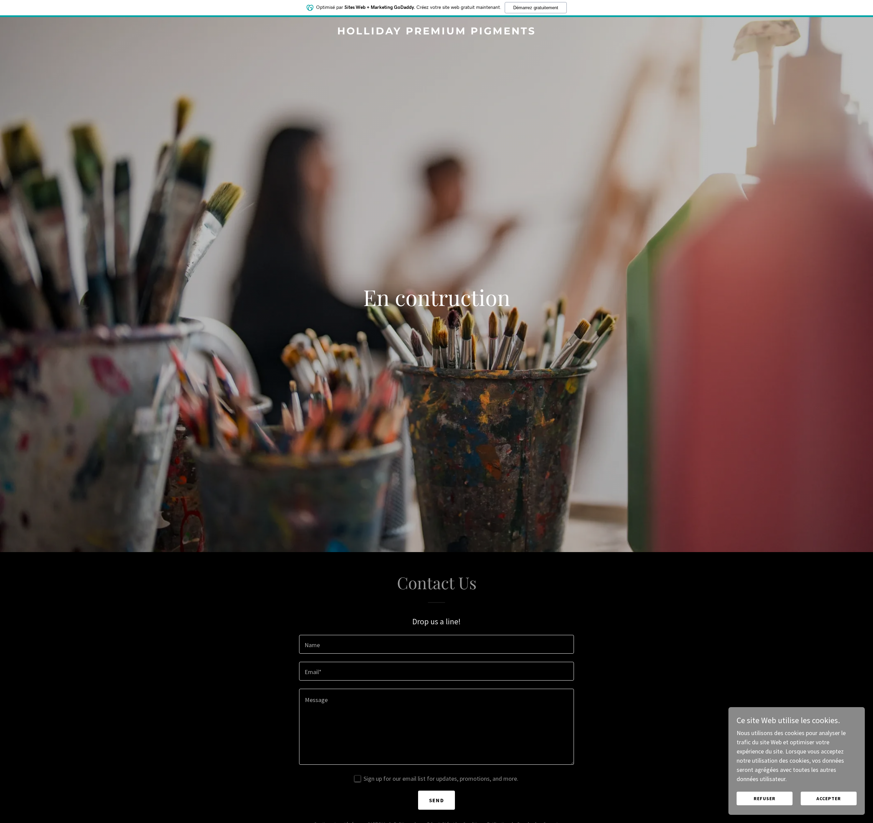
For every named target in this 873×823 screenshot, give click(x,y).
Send (436, 800)
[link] (436, 32)
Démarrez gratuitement (535, 7)
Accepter (828, 798)
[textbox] (436, 644)
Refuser (764, 798)
